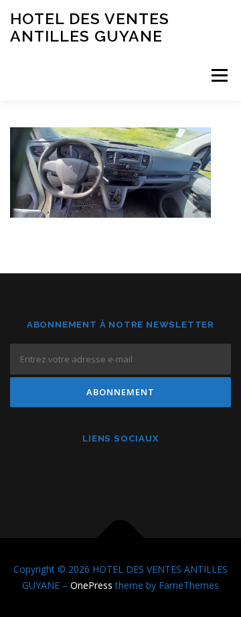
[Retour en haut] (121, 538)
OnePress (91, 585)
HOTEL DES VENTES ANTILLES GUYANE (89, 27)
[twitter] (153, 474)
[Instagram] (121, 474)
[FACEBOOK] (88, 474)
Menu (219, 75)
